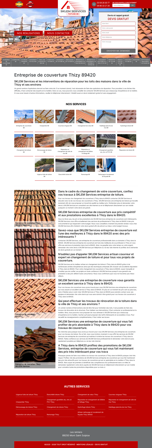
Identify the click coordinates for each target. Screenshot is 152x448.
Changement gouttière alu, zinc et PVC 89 (102, 61)
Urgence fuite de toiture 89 (120, 62)
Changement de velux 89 (33, 60)
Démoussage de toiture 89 (70, 60)
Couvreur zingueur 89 (24, 61)
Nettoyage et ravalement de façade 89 (145, 61)
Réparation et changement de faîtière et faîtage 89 (91, 62)
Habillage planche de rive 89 (42, 61)
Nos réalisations (28, 33)
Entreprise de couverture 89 (6, 62)
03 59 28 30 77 (103, 3)
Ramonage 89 (136, 60)
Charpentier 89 (15, 60)
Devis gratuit (101, 444)
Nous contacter (58, 33)
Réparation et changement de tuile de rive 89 (80, 61)
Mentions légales (85, 444)
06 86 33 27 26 (103, 6)
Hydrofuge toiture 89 (50, 60)
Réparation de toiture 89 (111, 61)
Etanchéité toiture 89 (128, 60)
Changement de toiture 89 (60, 60)
